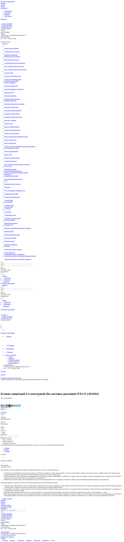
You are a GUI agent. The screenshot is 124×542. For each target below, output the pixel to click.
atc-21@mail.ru (5, 32)
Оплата (6, 450)
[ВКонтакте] (2, 406)
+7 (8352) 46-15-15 (6, 27)
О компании (8, 11)
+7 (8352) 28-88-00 (6, 24)
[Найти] (2, 274)
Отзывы (6, 14)
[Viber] (12, 406)
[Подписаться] (2, 512)
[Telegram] (20, 406)
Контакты (4, 508)
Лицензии (7, 13)
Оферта (3, 538)
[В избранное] (1, 400)
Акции (3, 502)
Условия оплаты (6, 505)
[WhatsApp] (14, 406)
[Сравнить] (2, 402)
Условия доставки (6, 507)
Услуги (3, 503)
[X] (9, 406)
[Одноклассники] (4, 406)
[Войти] (1, 324)
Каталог (3, 500)
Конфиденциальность (7, 537)
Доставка (7, 451)
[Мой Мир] (7, 406)
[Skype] (17, 406)
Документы (8, 16)
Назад (11, 357)
